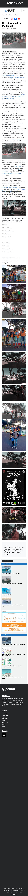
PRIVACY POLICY (18, 892)
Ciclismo (5, 719)
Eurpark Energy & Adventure (17, 77)
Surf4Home (5, 193)
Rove (3, 717)
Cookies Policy (9, 892)
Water (7, 14)
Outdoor (5, 713)
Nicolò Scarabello (18, 139)
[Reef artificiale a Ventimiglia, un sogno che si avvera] (14, 673)
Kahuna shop (10, 98)
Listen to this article (10, 51)
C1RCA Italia (12, 96)
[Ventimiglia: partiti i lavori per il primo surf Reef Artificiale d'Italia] (14, 650)
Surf (11, 14)
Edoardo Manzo (18, 166)
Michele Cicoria (7, 28)
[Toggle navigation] (24, 10)
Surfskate (16, 14)
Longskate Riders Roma (8, 75)
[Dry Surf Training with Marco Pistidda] (14, 569)
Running (5, 715)
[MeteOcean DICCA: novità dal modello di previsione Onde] (14, 661)
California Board (20, 189)
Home (3, 14)
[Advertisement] (14, 756)
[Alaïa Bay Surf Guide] (14, 590)
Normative (14, 894)
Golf (3, 726)
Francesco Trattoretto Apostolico (11, 173)
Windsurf (5, 722)
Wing (3, 724)
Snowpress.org (6, 191)
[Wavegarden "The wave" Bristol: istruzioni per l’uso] (14, 600)
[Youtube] (4, 735)
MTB (3, 720)
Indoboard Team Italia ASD (9, 187)
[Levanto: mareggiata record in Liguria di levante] (14, 640)
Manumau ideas (15, 191)
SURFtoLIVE (19, 96)
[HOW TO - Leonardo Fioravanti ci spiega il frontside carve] (14, 579)
